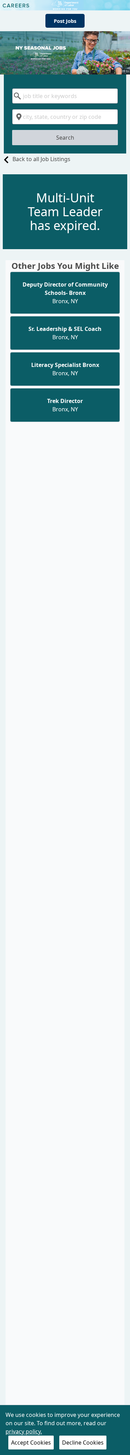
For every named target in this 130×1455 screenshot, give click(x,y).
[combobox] (65, 96)
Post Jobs (65, 20)
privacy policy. (24, 1431)
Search (65, 137)
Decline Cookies (83, 1442)
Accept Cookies (31, 1442)
